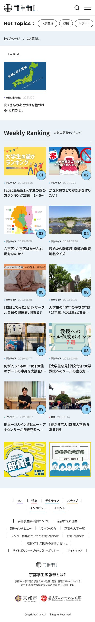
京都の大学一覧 (74, 528)
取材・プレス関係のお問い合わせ (47, 543)
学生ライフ (52, 500)
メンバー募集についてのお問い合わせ (35, 536)
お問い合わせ (75, 536)
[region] (47, 23)
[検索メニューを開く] (77, 7)
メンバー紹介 (48, 528)
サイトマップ (74, 550)
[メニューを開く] (87, 7)
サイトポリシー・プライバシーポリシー (35, 550)
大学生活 (47, 23)
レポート (84, 23)
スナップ (72, 500)
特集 (34, 500)
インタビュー (38, 507)
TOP (20, 500)
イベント (59, 507)
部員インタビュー (21, 528)
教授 (66, 23)
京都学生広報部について (33, 521)
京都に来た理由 (67, 521)
